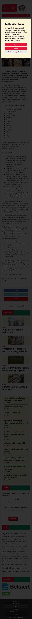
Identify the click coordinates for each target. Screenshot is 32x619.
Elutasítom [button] (16, 48)
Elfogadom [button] (16, 45)
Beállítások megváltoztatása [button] (16, 52)
